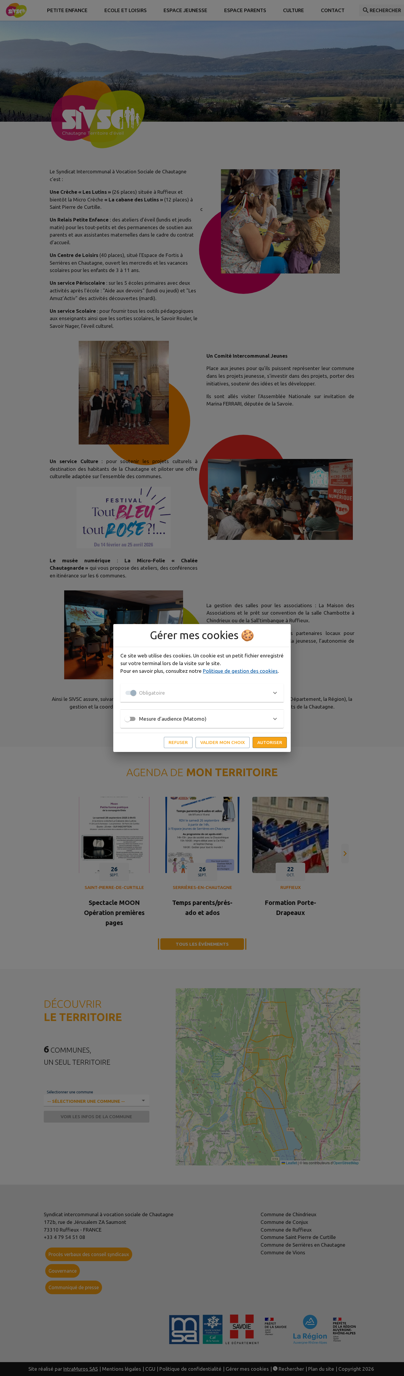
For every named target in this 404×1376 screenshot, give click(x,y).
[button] (202, 693)
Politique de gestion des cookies (240, 671)
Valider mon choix (222, 742)
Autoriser (269, 742)
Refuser (178, 742)
